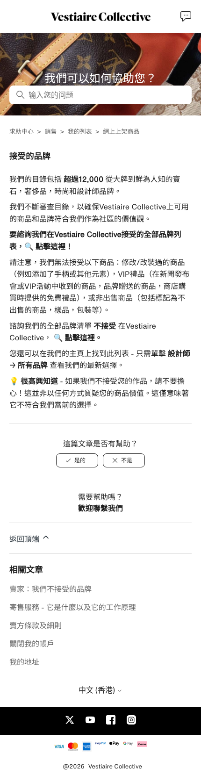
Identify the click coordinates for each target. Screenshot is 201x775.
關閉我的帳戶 (31, 643)
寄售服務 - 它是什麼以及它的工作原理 (72, 607)
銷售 (50, 132)
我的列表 (80, 132)
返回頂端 (25, 539)
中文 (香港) (98, 690)
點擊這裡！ (53, 246)
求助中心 (21, 132)
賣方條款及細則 (35, 625)
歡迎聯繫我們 (100, 508)
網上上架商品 (121, 132)
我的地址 (24, 662)
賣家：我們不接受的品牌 (50, 589)
